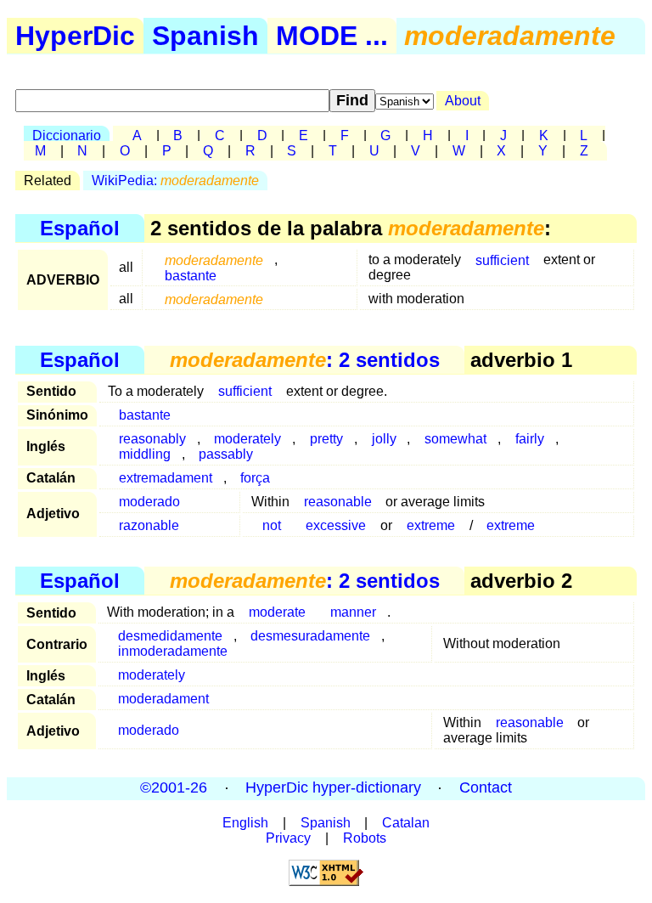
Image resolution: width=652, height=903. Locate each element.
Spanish (205, 35)
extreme (431, 525)
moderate (277, 612)
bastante (190, 275)
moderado (149, 501)
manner (353, 612)
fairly (529, 439)
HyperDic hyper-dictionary (333, 788)
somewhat (455, 439)
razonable (149, 525)
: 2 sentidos (305, 359)
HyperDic (75, 35)
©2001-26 (173, 788)
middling (145, 454)
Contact (485, 788)
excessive (336, 525)
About (463, 100)
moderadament (163, 698)
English (245, 823)
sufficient (502, 259)
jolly (384, 439)
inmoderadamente (173, 651)
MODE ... (332, 35)
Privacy (288, 838)
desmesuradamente (310, 636)
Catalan (406, 823)
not (271, 525)
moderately (151, 675)
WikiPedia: (175, 180)
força (255, 478)
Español (80, 228)
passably (226, 454)
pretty (326, 439)
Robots (364, 838)
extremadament (165, 478)
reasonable (338, 501)
